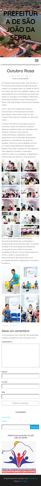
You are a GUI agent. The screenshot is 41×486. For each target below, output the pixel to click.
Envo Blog (23, 481)
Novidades (13, 325)
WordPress (32, 478)
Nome (5, 372)
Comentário (7, 342)
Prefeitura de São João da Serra (20, 25)
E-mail (5, 382)
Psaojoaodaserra (21, 79)
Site (3, 392)
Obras (4, 421)
